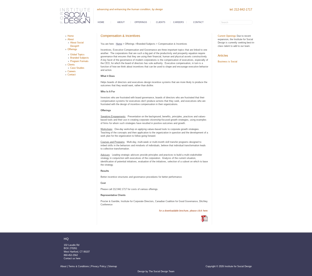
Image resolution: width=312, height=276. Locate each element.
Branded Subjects (79, 57)
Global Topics (77, 54)
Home (101, 22)
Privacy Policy (98, 266)
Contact (198, 22)
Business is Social (227, 61)
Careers (178, 22)
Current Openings (227, 36)
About (63, 266)
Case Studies (77, 68)
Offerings (141, 22)
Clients (160, 22)
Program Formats (79, 61)
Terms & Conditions (78, 266)
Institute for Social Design (76, 17)
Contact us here (72, 258)
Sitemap (112, 266)
